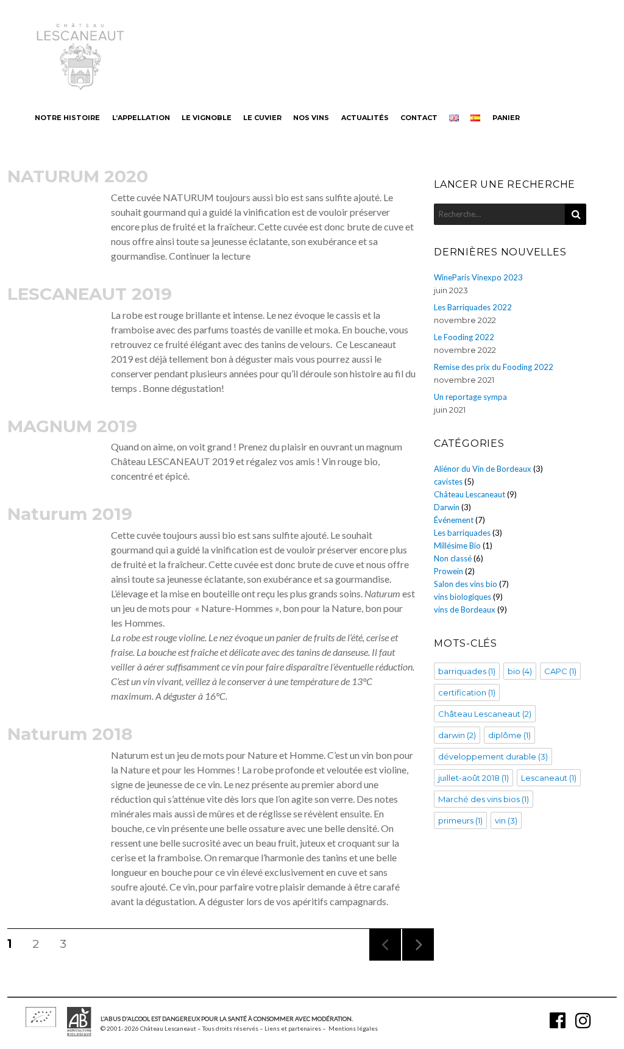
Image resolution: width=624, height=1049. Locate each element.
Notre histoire (67, 117)
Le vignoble (207, 117)
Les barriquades (462, 533)
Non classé (453, 558)
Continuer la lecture (209, 255)
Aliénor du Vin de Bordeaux (482, 469)
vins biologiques (462, 597)
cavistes (448, 481)
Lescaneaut (548, 778)
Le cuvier (262, 117)
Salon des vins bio (465, 584)
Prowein (448, 571)
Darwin (446, 507)
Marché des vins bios (483, 799)
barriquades (466, 671)
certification (466, 692)
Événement (453, 520)
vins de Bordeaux (464, 609)
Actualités (365, 117)
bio (520, 671)
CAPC (560, 671)
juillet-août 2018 (473, 778)
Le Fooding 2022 (464, 337)
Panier (506, 117)
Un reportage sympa (470, 397)
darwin (457, 735)
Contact (419, 117)
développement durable (493, 756)
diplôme (509, 735)
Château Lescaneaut (469, 494)
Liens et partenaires (292, 1028)
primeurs (460, 820)
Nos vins (311, 117)
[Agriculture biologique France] (79, 1032)
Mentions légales (353, 1028)
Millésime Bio (457, 545)
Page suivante (416, 960)
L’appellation (141, 117)
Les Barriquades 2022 (473, 307)
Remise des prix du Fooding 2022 (493, 367)
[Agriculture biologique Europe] (41, 1023)
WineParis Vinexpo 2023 (478, 277)
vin (506, 820)
